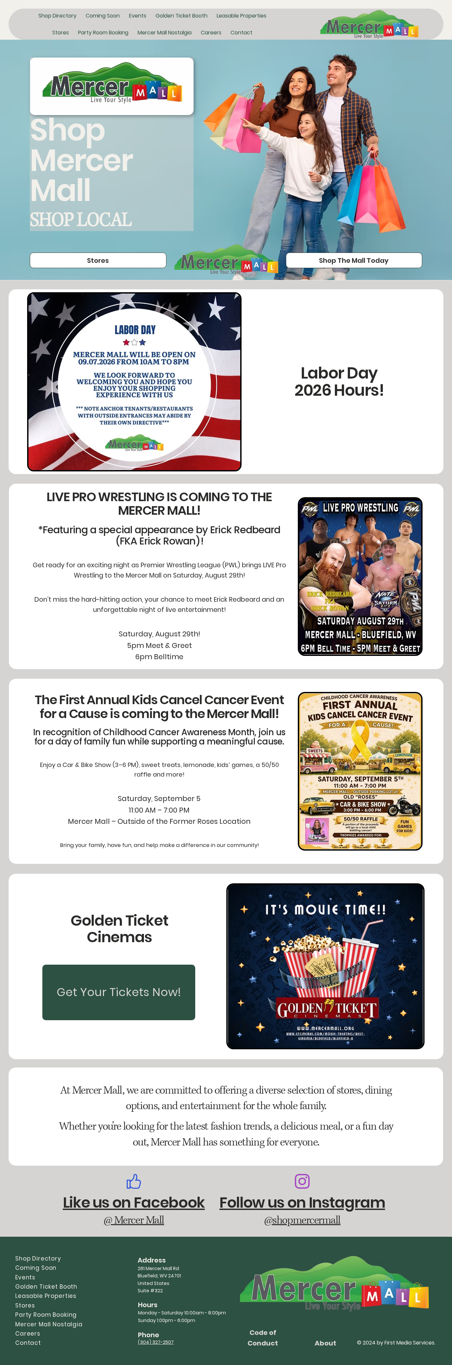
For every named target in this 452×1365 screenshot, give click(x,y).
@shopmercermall (302, 1220)
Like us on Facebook (134, 1202)
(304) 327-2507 (156, 1342)
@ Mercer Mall (134, 1220)
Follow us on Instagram (302, 1202)
